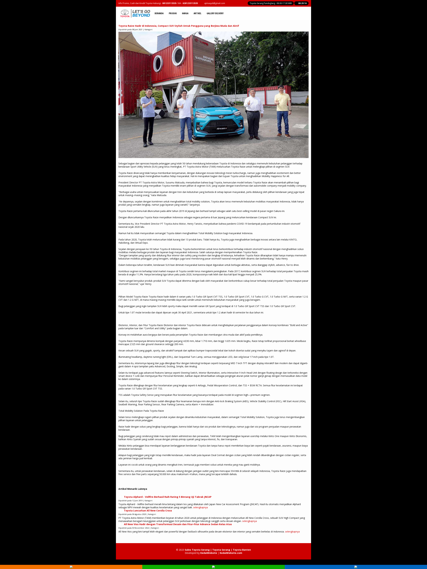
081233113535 (169, 3)
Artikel (197, 13)
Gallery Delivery (215, 13)
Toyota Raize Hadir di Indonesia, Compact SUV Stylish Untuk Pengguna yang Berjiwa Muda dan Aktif (178, 25)
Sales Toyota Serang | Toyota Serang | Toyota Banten (218, 549)
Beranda (159, 13)
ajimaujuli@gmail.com (214, 3)
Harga (185, 13)
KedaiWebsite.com (231, 552)
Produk (173, 13)
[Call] (71, 567)
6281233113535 (190, 3)
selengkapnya (200, 507)
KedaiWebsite (208, 552)
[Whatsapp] (213, 567)
